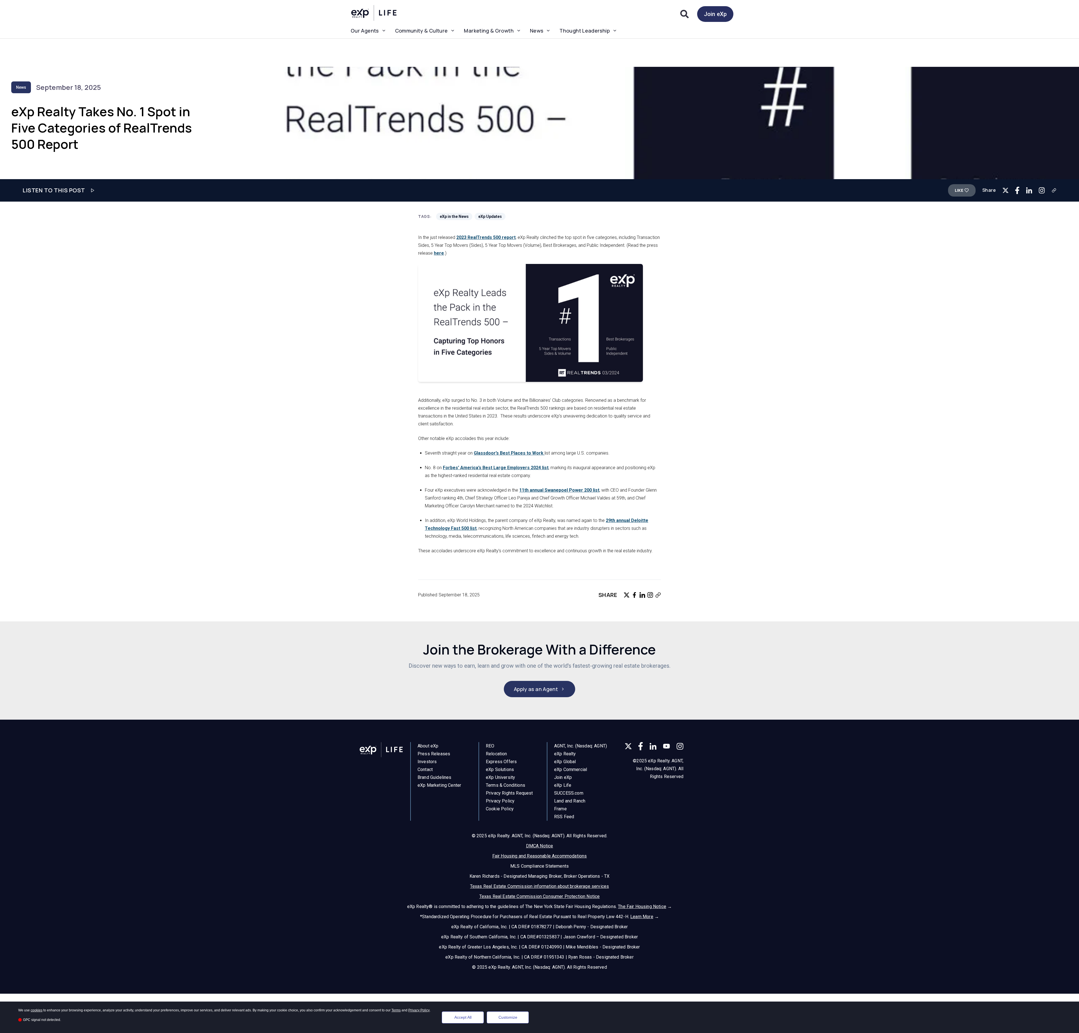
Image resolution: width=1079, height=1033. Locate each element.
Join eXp (715, 14)
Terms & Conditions (505, 785)
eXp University (500, 777)
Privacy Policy (500, 801)
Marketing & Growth (488, 30)
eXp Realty (565, 753)
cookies (36, 1010)
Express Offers (501, 761)
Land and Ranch (569, 801)
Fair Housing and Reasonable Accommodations (539, 856)
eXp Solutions (500, 769)
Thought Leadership (584, 30)
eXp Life (562, 785)
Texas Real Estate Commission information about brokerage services (539, 886)
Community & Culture (421, 30)
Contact (425, 769)
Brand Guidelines (435, 777)
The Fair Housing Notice (642, 906)
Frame (560, 808)
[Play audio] (92, 190)
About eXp (428, 746)
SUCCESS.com (568, 793)
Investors (427, 761)
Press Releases (434, 753)
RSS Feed (564, 816)
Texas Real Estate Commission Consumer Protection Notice (539, 896)
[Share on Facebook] (1017, 190)
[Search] (684, 14)
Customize (507, 1017)
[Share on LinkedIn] (1029, 190)
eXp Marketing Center (439, 785)
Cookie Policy (500, 808)
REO (490, 746)
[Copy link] (1054, 190)
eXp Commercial (570, 769)
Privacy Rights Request (509, 793)
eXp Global (565, 761)
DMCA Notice (539, 846)
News (536, 30)
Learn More (641, 916)
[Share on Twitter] (1005, 190)
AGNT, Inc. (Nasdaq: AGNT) (580, 746)
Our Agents (365, 30)
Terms (396, 1010)
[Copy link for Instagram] (1042, 190)
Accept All (463, 1017)
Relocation (496, 753)
